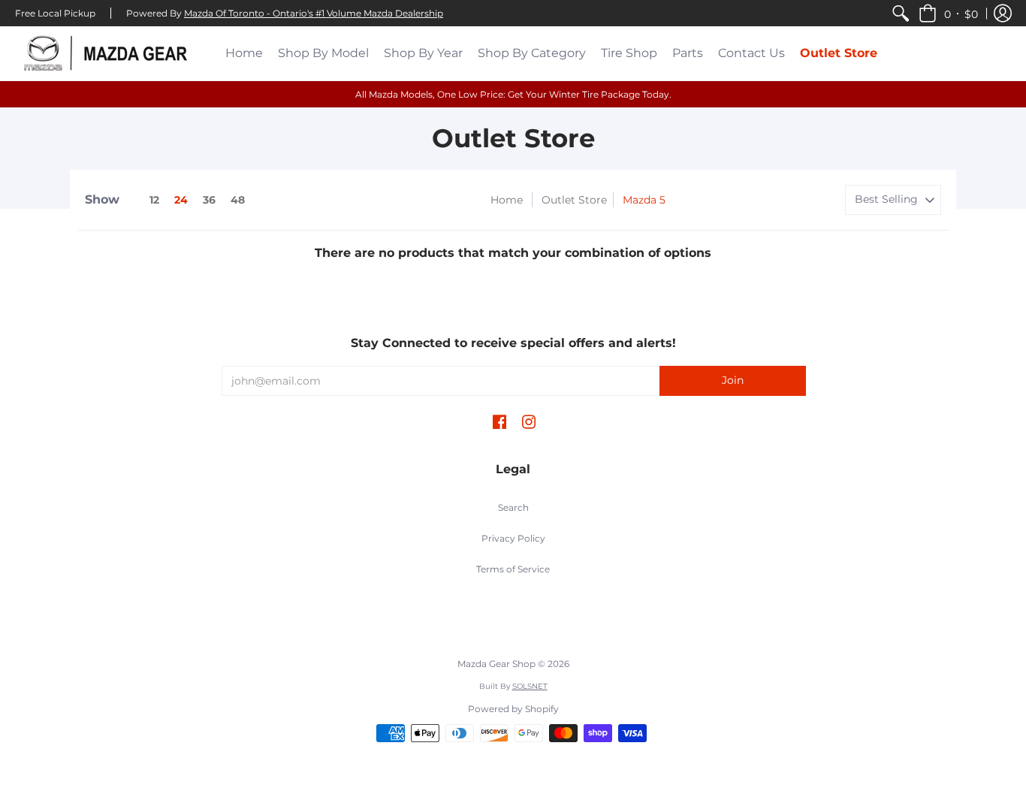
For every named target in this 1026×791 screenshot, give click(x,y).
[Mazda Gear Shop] (109, 53)
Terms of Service (513, 569)
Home (506, 200)
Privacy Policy (513, 538)
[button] (948, 13)
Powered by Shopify (513, 708)
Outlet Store (574, 200)
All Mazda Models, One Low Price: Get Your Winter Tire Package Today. (513, 94)
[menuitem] (900, 13)
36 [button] (209, 200)
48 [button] (238, 200)
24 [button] (181, 200)
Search (513, 507)
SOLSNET (530, 686)
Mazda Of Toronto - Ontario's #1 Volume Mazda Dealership (313, 13)
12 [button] (154, 200)
